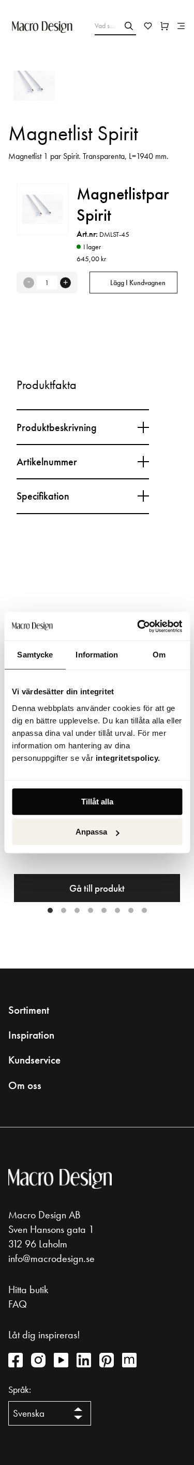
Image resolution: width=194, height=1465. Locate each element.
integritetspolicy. (129, 758)
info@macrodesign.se (51, 1258)
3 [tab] (77, 910)
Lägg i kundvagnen (138, 282)
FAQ (17, 1304)
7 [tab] (130, 910)
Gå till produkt (97, 888)
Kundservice (34, 1060)
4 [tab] (90, 910)
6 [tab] (117, 910)
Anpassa (91, 831)
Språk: (19, 1389)
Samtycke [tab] (35, 654)
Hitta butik (28, 1289)
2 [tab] (63, 910)
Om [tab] (159, 654)
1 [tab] (50, 910)
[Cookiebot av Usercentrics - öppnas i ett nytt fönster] (138, 626)
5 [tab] (104, 910)
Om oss (24, 1085)
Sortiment (28, 1010)
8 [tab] (144, 910)
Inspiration (31, 1035)
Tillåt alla (97, 801)
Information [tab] (97, 654)
